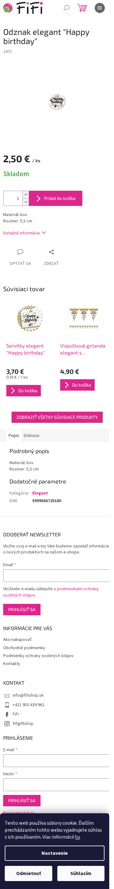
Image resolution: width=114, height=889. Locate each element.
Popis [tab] (14, 435)
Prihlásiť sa (21, 609)
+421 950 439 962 (28, 705)
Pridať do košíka (60, 198)
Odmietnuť (28, 873)
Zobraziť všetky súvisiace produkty (57, 417)
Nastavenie (54, 853)
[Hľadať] (66, 8)
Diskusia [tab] (31, 435)
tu (77, 837)
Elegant (40, 493)
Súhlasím (81, 873)
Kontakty (11, 664)
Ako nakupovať (17, 639)
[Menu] (99, 8)
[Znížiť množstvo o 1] (25, 202)
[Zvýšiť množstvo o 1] (25, 194)
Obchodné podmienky (24, 648)
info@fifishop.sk (28, 695)
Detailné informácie (21, 233)
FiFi (16, 714)
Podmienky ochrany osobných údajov (38, 656)
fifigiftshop (23, 723)
